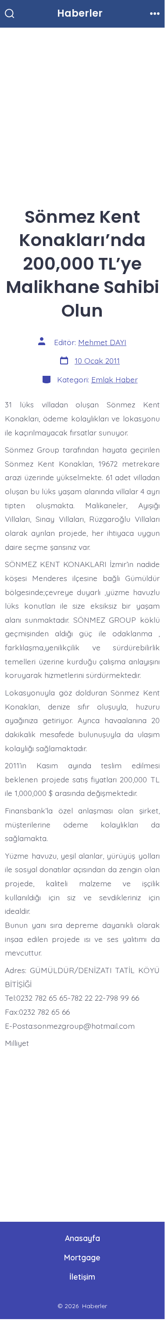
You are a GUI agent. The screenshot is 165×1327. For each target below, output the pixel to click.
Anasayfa (82, 1238)
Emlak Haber (114, 379)
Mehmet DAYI (102, 342)
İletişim (82, 1276)
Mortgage (82, 1257)
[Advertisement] (82, 113)
